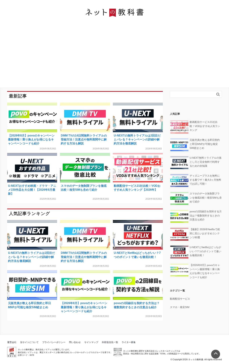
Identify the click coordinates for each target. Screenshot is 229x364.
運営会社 (11, 342)
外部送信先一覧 (110, 342)
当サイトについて (29, 342)
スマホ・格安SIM (179, 307)
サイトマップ (91, 342)
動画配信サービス (180, 298)
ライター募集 (129, 342)
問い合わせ (75, 342)
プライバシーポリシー (53, 342)
